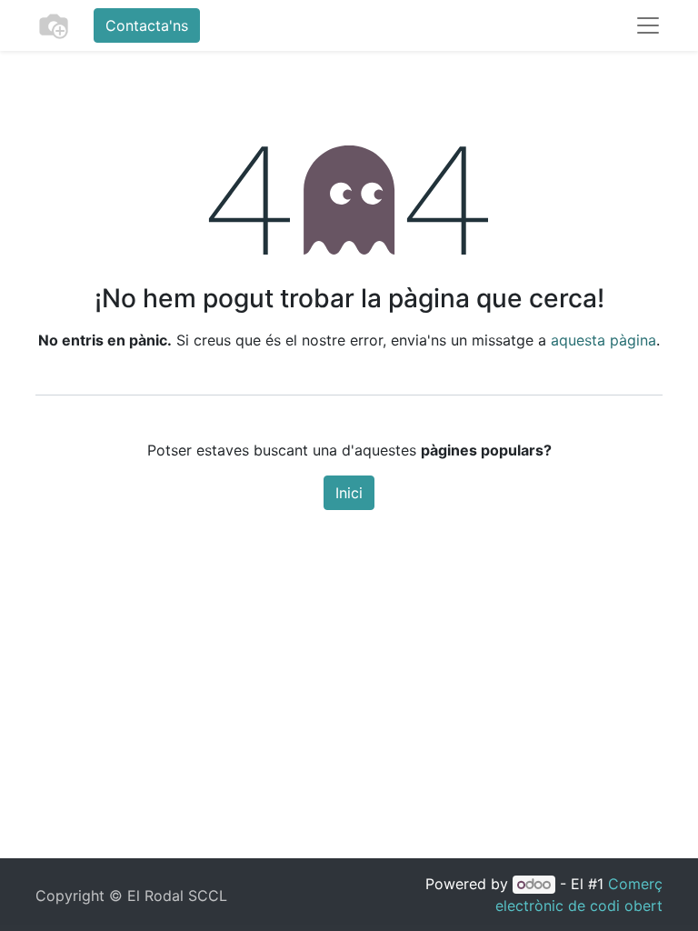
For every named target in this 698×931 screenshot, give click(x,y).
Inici (349, 493)
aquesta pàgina (603, 340)
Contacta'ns (146, 25)
